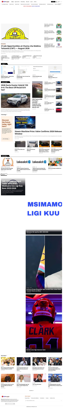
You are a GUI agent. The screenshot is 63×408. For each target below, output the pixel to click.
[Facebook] (14, 404)
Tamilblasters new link (50, 4)
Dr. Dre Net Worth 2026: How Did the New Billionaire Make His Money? (7, 385)
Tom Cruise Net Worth (36, 384)
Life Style (27, 287)
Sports (3, 174)
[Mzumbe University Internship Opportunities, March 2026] (8, 162)
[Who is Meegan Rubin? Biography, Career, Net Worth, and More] (8, 361)
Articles (2, 60)
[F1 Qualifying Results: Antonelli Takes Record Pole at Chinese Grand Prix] (55, 378)
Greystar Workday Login (37, 76)
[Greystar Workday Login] (39, 70)
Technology (3, 114)
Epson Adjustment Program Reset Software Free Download (56, 150)
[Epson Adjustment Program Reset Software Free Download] (56, 144)
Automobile (4, 82)
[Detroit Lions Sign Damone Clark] (44, 323)
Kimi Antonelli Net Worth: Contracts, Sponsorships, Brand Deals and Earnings (54, 369)
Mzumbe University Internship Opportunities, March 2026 (7, 169)
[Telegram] (58, 4)
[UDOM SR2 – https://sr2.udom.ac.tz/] (55, 70)
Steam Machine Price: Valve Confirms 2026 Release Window (38, 132)
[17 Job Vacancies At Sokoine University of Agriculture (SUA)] (59, 32)
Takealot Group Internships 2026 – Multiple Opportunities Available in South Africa (39, 169)
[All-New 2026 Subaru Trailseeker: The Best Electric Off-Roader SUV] (59, 96)
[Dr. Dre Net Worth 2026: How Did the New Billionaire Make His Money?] (8, 378)
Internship (4, 156)
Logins (3, 64)
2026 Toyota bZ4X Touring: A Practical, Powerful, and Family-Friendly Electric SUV (37, 103)
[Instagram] (8, 404)
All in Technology (5, 138)
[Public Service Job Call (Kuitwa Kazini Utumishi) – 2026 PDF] (59, 39)
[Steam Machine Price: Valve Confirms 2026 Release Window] (25, 122)
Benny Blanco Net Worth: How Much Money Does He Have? (38, 368)
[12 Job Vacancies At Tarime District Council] (59, 26)
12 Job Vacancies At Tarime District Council (48, 26)
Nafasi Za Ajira (11, 4)
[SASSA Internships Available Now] (55, 162)
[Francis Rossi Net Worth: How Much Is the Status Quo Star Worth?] (24, 361)
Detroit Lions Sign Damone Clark (35, 350)
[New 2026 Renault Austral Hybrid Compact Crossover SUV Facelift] (59, 90)
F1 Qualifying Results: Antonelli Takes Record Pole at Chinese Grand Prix (55, 385)
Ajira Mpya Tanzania (5, 4)
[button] (56, 1)
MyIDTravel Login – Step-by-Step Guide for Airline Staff (7, 77)
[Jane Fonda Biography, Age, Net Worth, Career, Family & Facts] (24, 378)
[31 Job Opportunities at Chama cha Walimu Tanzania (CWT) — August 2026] (15, 33)
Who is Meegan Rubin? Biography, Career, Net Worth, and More (7, 368)
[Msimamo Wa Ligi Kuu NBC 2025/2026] (44, 205)
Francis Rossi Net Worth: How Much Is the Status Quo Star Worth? (22, 369)
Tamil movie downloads (34, 4)
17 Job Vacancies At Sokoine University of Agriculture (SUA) (49, 32)
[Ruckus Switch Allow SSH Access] (20, 144)
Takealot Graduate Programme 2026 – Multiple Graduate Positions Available (23, 169)
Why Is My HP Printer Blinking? (31, 150)
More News (3, 355)
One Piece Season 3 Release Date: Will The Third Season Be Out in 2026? (16, 56)
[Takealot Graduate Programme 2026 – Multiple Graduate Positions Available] (24, 162)
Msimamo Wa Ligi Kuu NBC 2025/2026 (37, 232)
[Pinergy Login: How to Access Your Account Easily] (24, 70)
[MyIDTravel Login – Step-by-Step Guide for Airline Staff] (8, 70)
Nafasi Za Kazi (17, 4)
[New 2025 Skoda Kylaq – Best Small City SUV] (59, 110)
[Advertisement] (31, 14)
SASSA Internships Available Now (54, 168)
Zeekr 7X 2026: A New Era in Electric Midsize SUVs (49, 103)
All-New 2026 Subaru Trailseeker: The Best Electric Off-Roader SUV (49, 96)
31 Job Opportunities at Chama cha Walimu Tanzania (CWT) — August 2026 (21, 47)
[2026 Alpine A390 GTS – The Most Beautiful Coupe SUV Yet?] (59, 83)
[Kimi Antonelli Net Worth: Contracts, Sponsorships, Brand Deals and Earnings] (55, 361)
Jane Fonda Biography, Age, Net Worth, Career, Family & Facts (23, 385)
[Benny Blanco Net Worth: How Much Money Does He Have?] (39, 361)
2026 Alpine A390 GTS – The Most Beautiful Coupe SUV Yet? (49, 83)
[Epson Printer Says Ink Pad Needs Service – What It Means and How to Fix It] (44, 144)
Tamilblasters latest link (42, 4)
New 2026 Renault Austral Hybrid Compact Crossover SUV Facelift (49, 90)
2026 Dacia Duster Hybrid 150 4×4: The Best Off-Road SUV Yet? (14, 87)
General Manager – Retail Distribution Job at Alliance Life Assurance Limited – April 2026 (49, 45)
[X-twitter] (10, 404)
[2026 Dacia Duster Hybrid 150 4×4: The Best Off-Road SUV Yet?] (15, 100)
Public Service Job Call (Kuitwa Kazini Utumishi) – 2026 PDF (49, 39)
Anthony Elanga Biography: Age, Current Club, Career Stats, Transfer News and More (43, 290)
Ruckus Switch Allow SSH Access (20, 150)
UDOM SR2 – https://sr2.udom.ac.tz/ (52, 77)
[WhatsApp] (59, 4)
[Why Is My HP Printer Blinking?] (32, 144)
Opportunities (3, 43)
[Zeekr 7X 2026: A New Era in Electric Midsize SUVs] (59, 103)
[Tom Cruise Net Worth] (39, 378)
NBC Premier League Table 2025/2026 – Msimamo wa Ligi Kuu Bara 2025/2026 (12, 185)
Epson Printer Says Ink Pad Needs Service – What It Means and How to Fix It (44, 150)
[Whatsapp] (12, 404)
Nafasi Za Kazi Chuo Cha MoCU (25, 4)
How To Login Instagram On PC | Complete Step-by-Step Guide (5, 57)
